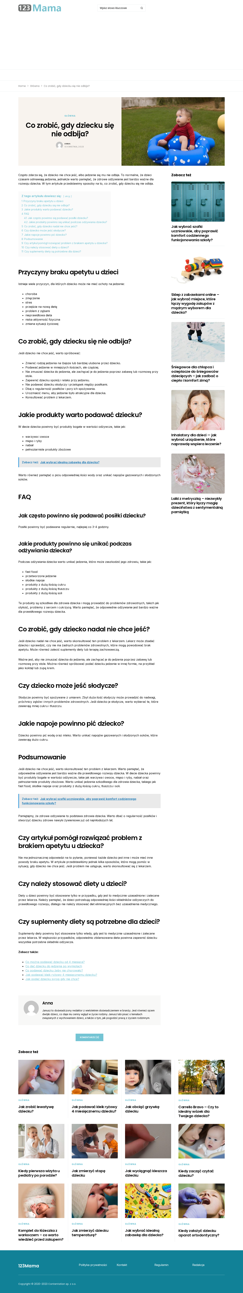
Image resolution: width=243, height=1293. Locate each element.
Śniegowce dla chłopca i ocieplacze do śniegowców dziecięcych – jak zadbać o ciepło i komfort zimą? (194, 374)
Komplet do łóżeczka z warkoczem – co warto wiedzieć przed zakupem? (41, 1235)
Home (22, 86)
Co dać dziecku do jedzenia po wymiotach (53, 966)
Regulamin (161, 1265)
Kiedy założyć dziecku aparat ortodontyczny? (198, 1233)
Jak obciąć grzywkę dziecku (142, 1109)
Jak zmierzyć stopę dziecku (88, 1173)
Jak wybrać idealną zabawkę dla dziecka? (144, 1232)
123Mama (28, 1266)
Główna (34, 86)
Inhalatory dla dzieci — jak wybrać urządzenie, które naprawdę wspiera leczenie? (196, 439)
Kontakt (122, 1265)
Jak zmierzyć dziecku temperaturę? (90, 1232)
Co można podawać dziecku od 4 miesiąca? (55, 962)
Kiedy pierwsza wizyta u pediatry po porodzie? (39, 1173)
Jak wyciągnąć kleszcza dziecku (146, 1173)
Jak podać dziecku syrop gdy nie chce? (52, 979)
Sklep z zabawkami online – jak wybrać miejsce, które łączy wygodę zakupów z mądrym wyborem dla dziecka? (195, 303)
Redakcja (198, 1265)
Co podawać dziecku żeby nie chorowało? (54, 970)
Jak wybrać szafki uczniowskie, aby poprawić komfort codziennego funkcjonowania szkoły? (194, 233)
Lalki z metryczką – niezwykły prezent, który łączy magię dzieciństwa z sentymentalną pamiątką (197, 505)
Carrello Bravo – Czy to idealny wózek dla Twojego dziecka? (198, 1111)
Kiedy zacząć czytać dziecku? (196, 1173)
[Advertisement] (121, 43)
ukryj (67, 196)
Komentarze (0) (89, 1037)
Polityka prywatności (93, 1265)
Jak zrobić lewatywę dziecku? (36, 1109)
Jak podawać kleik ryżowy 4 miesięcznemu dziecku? (61, 975)
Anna (67, 143)
